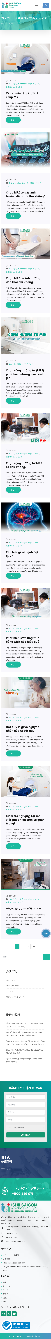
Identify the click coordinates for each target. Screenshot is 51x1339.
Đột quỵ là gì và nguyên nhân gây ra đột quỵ (22, 728)
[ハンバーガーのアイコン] (36, 5)
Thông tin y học (26, 84)
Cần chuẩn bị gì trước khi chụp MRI (23, 95)
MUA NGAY (25, 1135)
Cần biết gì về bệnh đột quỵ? (22, 554)
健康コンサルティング (14, 87)
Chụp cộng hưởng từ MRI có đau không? (24, 465)
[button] (46, 5)
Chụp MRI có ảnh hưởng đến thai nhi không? (23, 280)
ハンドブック (14, 84)
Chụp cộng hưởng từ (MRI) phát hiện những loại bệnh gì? (25, 374)
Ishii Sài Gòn (20, 1336)
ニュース (36, 84)
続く (13, 120)
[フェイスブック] (3, 1313)
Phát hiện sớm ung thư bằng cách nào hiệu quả (22, 640)
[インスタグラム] (9, 1313)
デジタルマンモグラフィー (23, 909)
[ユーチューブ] (14, 1313)
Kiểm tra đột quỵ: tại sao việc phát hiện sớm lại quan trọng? (25, 819)
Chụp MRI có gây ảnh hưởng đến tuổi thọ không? (25, 194)
